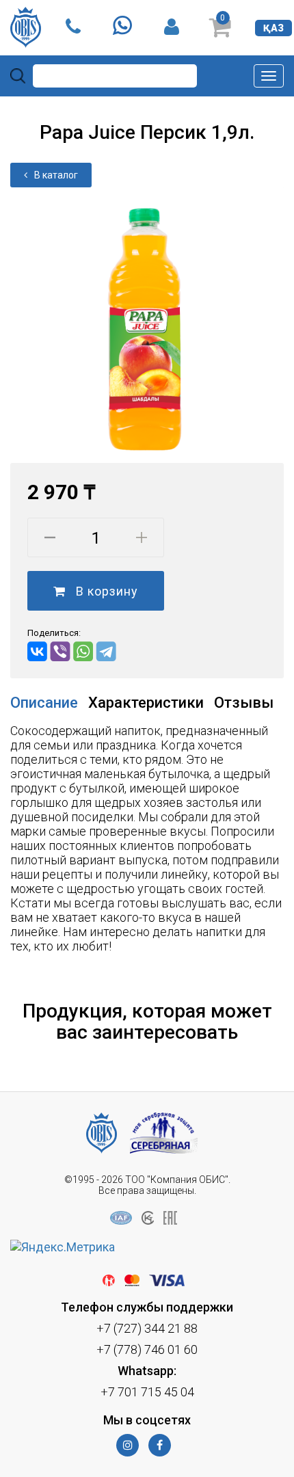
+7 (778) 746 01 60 (147, 1349)
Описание (44, 702)
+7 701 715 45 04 (147, 1392)
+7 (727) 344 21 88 (147, 1328)
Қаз (273, 28)
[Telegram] (106, 651)
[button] (271, 200)
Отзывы (243, 702)
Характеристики (146, 702)
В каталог (56, 175)
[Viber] (60, 651)
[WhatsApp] (83, 651)
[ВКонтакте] (37, 651)
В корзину (106, 591)
